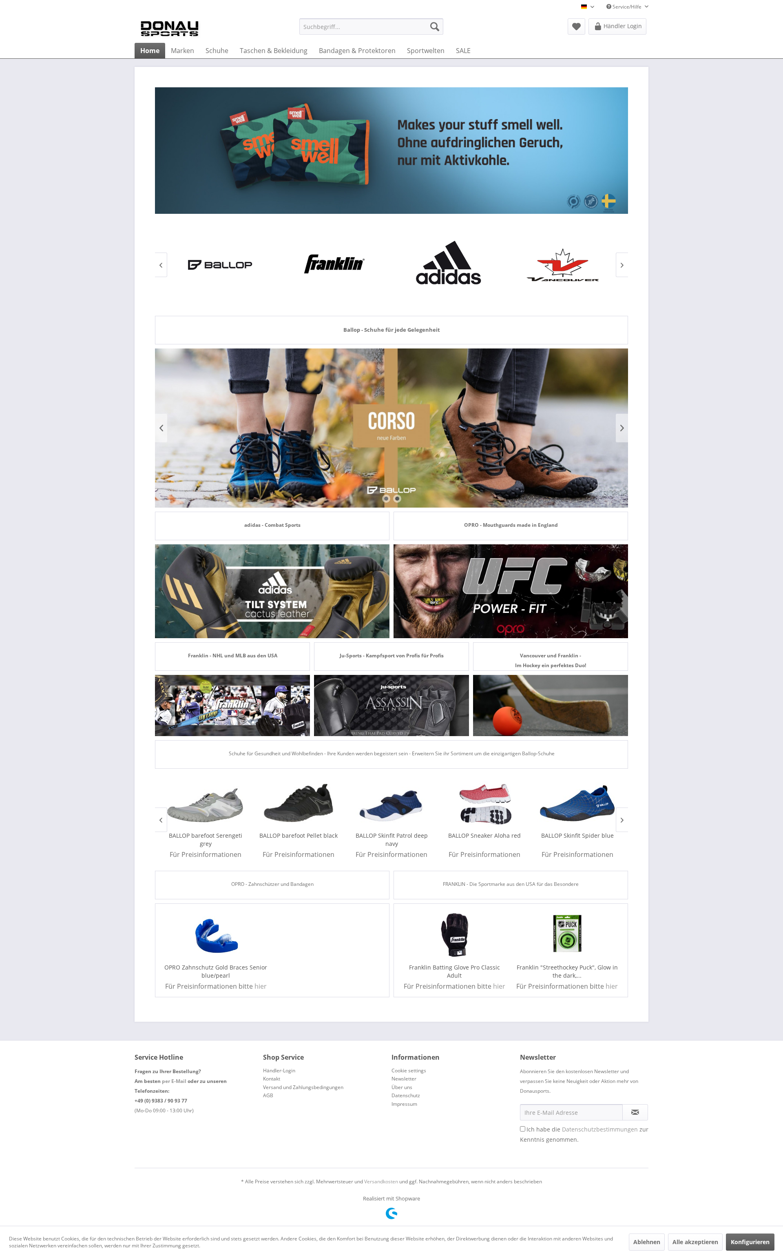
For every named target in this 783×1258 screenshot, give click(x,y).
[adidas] (449, 265)
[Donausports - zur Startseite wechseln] (170, 28)
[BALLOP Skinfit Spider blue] (577, 804)
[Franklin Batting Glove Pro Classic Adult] (454, 935)
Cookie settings (409, 1070)
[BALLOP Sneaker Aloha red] (484, 804)
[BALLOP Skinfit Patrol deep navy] (391, 804)
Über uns (402, 1087)
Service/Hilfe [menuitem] (627, 6)
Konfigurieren (750, 1242)
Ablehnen (646, 1242)
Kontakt (271, 1078)
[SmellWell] (391, 151)
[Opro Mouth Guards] (511, 591)
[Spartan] (550, 706)
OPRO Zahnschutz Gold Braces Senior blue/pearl (215, 971)
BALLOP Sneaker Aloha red (484, 835)
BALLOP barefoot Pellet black (298, 835)
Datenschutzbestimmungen (600, 1129)
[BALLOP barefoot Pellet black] (298, 804)
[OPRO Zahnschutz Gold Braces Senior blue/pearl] (216, 935)
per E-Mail (174, 1081)
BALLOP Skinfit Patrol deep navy (392, 840)
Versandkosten (381, 1181)
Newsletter (404, 1078)
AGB (268, 1095)
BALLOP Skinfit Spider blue (577, 835)
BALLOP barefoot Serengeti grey (205, 840)
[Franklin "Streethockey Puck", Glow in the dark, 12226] (567, 935)
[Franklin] (334, 265)
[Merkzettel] (576, 26)
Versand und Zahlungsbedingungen (303, 1087)
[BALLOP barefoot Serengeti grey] (205, 804)
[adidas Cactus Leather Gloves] (272, 591)
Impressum (404, 1103)
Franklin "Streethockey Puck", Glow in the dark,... (567, 971)
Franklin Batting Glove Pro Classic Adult (454, 971)
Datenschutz (406, 1095)
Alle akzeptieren (695, 1242)
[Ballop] (220, 265)
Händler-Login (279, 1070)
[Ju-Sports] (391, 705)
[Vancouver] (563, 265)
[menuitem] (371, 26)
